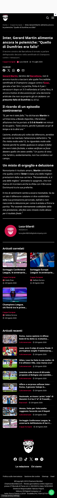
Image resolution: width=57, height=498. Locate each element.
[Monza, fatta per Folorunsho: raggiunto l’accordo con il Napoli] (10, 411)
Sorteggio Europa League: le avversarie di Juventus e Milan (41, 272)
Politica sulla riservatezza (12, 476)
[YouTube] (36, 459)
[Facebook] (15, 459)
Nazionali (23, 402)
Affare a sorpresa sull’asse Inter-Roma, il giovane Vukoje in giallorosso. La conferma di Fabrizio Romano (36, 388)
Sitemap (45, 476)
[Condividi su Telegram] (18, 70)
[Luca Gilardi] (11, 231)
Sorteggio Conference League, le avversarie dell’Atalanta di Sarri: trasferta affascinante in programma (34, 424)
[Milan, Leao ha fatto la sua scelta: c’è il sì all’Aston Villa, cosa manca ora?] (10, 363)
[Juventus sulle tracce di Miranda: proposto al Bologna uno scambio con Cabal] (10, 375)
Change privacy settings (10, 496)
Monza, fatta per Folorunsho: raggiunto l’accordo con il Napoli (34, 409)
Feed (52, 476)
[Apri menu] (52, 17)
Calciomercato (25, 342)
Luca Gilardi (26, 226)
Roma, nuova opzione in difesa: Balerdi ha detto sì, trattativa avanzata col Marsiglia (34, 339)
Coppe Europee (9, 62)
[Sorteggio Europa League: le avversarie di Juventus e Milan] (42, 260)
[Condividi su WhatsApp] (13, 70)
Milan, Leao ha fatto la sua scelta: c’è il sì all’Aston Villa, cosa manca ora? (36, 361)
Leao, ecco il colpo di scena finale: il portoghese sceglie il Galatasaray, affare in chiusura (36, 351)
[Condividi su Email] (23, 70)
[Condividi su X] (8, 70)
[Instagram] (20, 459)
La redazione (22, 466)
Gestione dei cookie (32, 476)
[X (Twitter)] (31, 459)
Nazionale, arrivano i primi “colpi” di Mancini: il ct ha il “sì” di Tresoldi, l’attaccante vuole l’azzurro (36, 399)
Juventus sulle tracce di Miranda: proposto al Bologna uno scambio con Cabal (35, 375)
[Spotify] (41, 459)
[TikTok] (25, 459)
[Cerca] (47, 17)
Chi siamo (36, 466)
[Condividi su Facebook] (4, 70)
